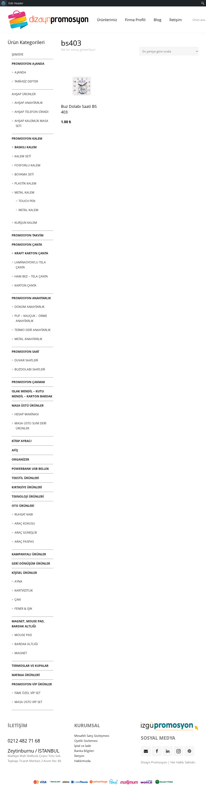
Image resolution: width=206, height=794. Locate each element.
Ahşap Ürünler (24, 94)
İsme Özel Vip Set (27, 693)
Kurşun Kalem (25, 223)
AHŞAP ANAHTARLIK (28, 103)
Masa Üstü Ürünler (28, 405)
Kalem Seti (22, 156)
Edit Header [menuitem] (15, 3)
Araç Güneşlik (25, 532)
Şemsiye (17, 54)
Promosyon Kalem (27, 138)
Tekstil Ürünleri (25, 478)
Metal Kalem (24, 192)
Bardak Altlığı (26, 644)
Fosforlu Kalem (27, 165)
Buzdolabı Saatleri (29, 369)
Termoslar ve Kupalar (30, 666)
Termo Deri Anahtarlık (32, 330)
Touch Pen (27, 201)
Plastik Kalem (25, 183)
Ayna (18, 581)
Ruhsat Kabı (23, 514)
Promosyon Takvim (27, 235)
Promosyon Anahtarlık (31, 298)
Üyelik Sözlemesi (86, 741)
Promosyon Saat (25, 352)
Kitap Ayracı (22, 441)
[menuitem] (3, 3)
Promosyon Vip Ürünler (32, 684)
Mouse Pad (23, 635)
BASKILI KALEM (25, 147)
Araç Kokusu (24, 523)
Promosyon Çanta (27, 244)
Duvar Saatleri (26, 360)
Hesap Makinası (26, 414)
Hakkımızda (82, 761)
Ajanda (20, 72)
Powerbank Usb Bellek (30, 469)
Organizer (20, 459)
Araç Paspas (24, 541)
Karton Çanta (25, 285)
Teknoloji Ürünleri (28, 496)
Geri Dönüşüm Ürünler (31, 563)
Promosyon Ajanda (28, 64)
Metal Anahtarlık (28, 339)
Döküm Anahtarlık (29, 307)
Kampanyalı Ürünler (29, 554)
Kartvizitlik (23, 590)
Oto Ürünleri (23, 506)
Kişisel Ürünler (24, 573)
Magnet (20, 653)
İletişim (79, 756)
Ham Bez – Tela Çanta (31, 276)
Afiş (15, 450)
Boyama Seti (24, 174)
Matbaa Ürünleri (26, 675)
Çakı (17, 599)
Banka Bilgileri (84, 751)
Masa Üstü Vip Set (28, 702)
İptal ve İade (82, 746)
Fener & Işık (23, 608)
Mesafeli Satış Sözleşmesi (91, 736)
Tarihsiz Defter (26, 81)
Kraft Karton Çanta (31, 253)
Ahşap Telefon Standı (31, 112)
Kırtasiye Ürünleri (27, 487)
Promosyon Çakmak (28, 382)
